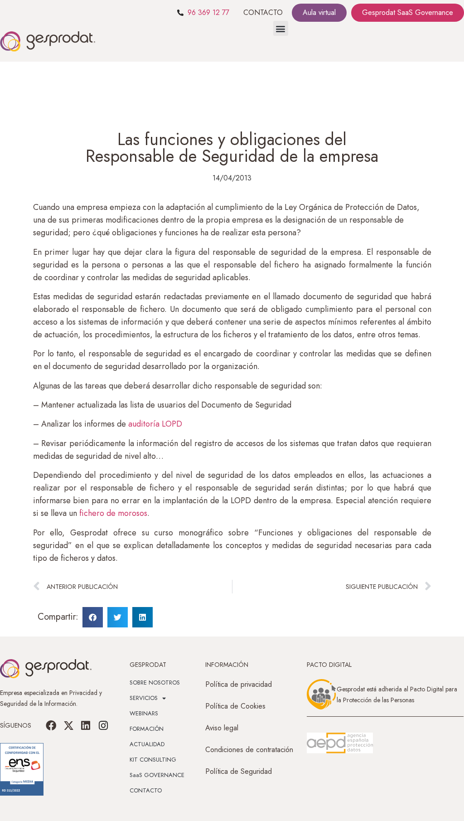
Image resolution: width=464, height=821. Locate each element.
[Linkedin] (85, 725)
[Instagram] (103, 725)
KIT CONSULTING (153, 759)
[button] (280, 28)
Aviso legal (221, 728)
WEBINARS (144, 713)
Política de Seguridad (238, 771)
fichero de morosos (113, 513)
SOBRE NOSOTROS (155, 682)
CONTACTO (263, 12)
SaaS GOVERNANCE (157, 775)
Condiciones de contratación (249, 749)
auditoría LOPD (155, 424)
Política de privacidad (238, 684)
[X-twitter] (68, 725)
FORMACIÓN (147, 728)
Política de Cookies (235, 706)
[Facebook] (51, 725)
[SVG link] (340, 743)
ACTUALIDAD (147, 744)
